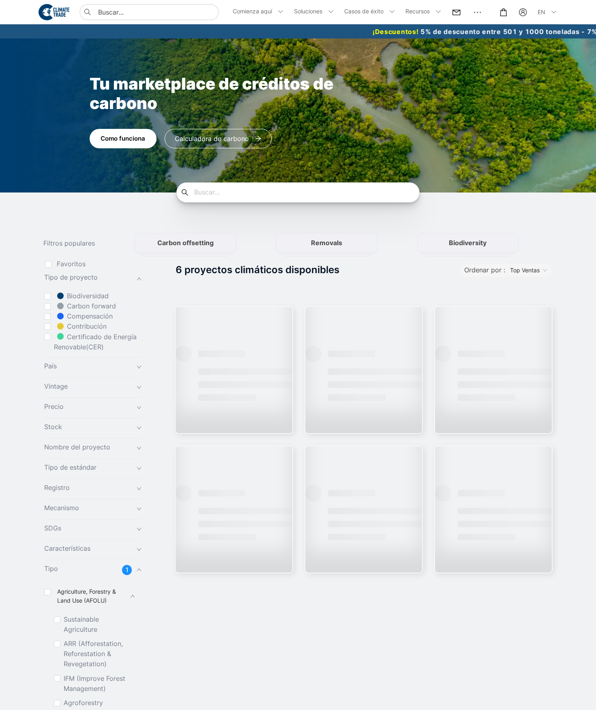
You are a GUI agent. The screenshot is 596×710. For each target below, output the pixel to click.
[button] (93, 279)
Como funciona (123, 138)
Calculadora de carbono (212, 139)
